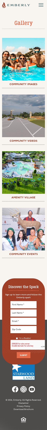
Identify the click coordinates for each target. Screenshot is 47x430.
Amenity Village (23, 197)
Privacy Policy (23, 406)
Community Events (23, 254)
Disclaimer (23, 403)
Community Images (23, 84)
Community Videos (23, 141)
